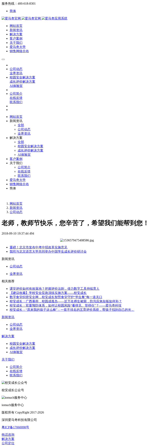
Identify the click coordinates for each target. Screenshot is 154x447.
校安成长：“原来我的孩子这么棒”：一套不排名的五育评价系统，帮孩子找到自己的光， (72, 309)
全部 (21, 125)
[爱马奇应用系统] (22, 18)
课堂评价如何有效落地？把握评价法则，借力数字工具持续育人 (54, 288)
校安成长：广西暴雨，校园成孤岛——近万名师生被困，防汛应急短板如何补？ (66, 301)
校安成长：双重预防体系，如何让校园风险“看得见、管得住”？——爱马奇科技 (66, 305)
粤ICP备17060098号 (15, 427)
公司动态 (16, 212)
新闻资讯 (16, 207)
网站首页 (16, 116)
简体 (13, 11)
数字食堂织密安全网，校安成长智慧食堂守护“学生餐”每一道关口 (56, 297)
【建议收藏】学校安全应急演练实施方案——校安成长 (48, 293)
